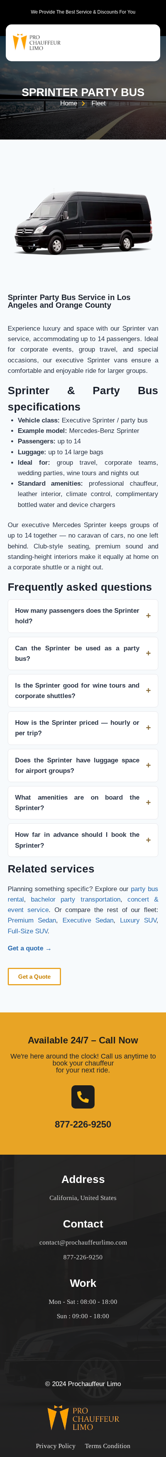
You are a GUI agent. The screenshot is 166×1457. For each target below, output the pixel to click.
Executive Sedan (88, 920)
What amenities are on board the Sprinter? (77, 803)
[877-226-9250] (83, 1097)
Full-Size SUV (27, 931)
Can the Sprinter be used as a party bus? (77, 653)
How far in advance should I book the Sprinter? (77, 840)
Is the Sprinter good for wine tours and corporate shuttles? (77, 691)
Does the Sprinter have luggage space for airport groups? (77, 765)
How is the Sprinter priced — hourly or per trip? (77, 728)
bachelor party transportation (75, 899)
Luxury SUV (138, 920)
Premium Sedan (32, 920)
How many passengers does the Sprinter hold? (77, 616)
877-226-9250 (83, 1124)
